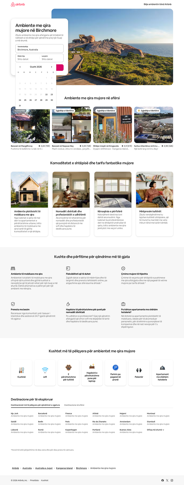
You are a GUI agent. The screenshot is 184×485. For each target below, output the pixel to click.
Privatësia (34, 480)
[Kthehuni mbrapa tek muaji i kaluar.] (20, 67)
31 (20, 105)
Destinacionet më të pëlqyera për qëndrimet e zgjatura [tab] (35, 405)
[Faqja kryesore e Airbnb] (18, 4)
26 (30, 100)
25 (25, 100)
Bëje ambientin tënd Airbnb (157, 4)
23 (52, 94)
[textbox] (27, 59)
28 (41, 100)
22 (46, 94)
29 (46, 100)
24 (20, 100)
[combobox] (39, 49)
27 (36, 100)
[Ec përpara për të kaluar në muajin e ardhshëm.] (51, 67)
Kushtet (44, 480)
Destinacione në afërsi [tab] (74, 405)
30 (52, 100)
